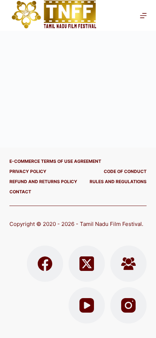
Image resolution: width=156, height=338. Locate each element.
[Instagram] (128, 305)
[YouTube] (87, 305)
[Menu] (143, 15)
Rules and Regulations (118, 181)
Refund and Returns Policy (43, 181)
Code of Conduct (125, 171)
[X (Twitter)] (87, 264)
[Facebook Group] (128, 264)
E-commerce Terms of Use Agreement (55, 161)
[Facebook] (45, 264)
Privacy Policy (27, 171)
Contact (20, 191)
